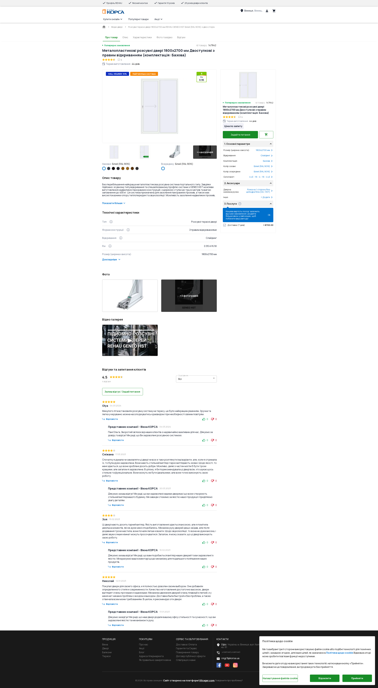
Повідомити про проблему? (229, 680)
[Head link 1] (113, 11)
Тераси (106, 656)
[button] (114, 152)
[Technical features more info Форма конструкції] (128, 229)
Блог (141, 652)
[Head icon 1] (267, 11)
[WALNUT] (132, 168)
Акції (157, 19)
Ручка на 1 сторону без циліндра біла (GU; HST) (258, 190)
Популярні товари (138, 19)
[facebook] (218, 665)
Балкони (107, 652)
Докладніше (109, 259)
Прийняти (357, 678)
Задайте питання (240, 134)
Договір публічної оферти (190, 656)
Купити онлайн (111, 19)
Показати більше (112, 203)
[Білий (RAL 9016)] (104, 168)
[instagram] (235, 665)
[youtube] (227, 665)
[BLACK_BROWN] (113, 168)
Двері (105, 648)
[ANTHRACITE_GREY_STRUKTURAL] (108, 168)
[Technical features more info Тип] (111, 221)
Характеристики (142, 37)
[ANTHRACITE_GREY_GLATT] (137, 168)
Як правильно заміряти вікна (155, 660)
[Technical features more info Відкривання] (120, 237)
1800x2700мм (263, 150)
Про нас (143, 644)
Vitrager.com (206, 680)
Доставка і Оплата (186, 644)
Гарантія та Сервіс (186, 648)
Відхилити (324, 678)
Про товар (111, 37)
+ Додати (265, 197)
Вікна (105, 644)
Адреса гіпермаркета (151, 656)
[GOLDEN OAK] (123, 168)
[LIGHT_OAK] (127, 168)
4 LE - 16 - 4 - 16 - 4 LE (259, 177)
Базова (266, 161)
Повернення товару (187, 652)
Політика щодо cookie (339, 652)
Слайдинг (265, 155)
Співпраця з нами (185, 660)
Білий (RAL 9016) (262, 166)
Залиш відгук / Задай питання (122, 391)
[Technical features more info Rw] (110, 246)
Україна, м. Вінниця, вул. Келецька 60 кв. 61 (245, 646)
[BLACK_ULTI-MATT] (118, 168)
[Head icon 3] (274, 11)
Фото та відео (164, 37)
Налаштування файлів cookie (280, 678)
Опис (125, 37)
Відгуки (181, 37)
